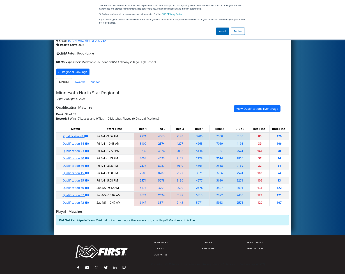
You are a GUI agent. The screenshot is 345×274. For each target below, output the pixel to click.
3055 (143, 158)
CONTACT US (160, 254)
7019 (219, 144)
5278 (161, 180)
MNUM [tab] (64, 82)
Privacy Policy (172, 13)
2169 (240, 166)
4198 (240, 144)
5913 (199, 195)
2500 (180, 188)
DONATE (208, 242)
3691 (240, 188)
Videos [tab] (95, 82)
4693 (161, 158)
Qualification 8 (73, 136)
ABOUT (160, 248)
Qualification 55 (74, 180)
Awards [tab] (80, 82)
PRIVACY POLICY (255, 242)
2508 (143, 173)
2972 (219, 195)
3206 (199, 136)
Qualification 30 (74, 158)
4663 (161, 136)
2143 (180, 136)
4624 (161, 151)
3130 (240, 136)
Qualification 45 (74, 173)
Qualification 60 (74, 188)
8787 (161, 166)
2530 (219, 136)
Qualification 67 (74, 195)
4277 (180, 144)
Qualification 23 (74, 151)
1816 (240, 158)
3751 (161, 188)
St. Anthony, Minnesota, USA (87, 40)
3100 (143, 144)
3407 (219, 188)
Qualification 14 (74, 144)
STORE (208, 248)
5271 (240, 180)
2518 (219, 166)
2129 (199, 158)
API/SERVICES (161, 242)
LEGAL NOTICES (255, 248)
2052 (180, 151)
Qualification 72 (74, 203)
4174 (143, 188)
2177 (180, 173)
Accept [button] (222, 31)
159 (219, 151)
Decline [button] (238, 31)
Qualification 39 (74, 166)
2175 (180, 158)
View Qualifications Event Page (257, 109)
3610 (180, 166)
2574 (143, 136)
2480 (240, 195)
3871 (199, 173)
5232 (143, 151)
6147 (180, 195)
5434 (199, 151)
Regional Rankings (74, 72)
